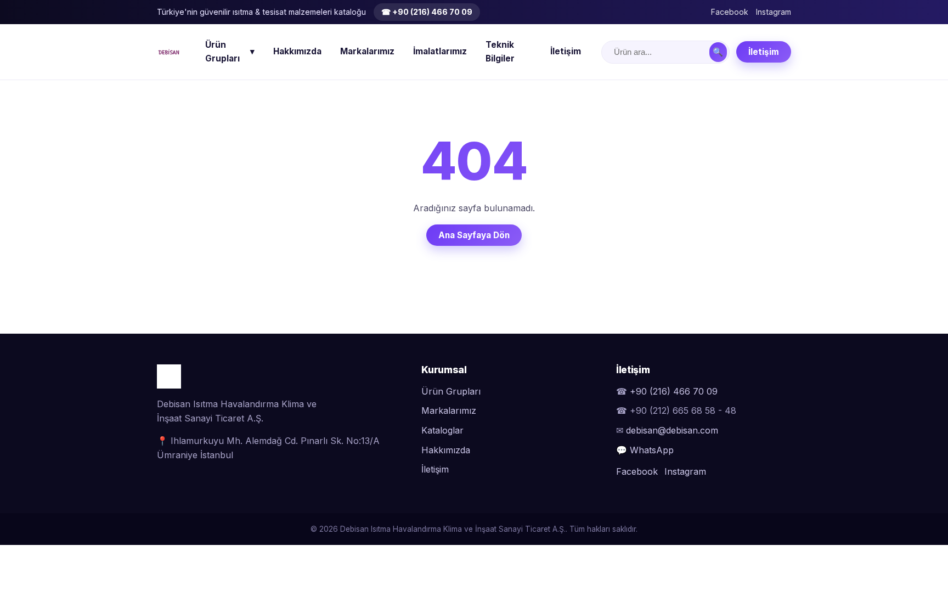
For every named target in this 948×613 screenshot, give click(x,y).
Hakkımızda (297, 51)
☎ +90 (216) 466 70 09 (426, 11)
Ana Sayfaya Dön (474, 235)
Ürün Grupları (230, 52)
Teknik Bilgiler (500, 52)
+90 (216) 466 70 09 (674, 391)
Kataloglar (442, 430)
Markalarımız (367, 51)
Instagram (773, 11)
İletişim (565, 51)
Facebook (729, 11)
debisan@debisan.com (672, 430)
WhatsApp (652, 450)
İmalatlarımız (440, 51)
